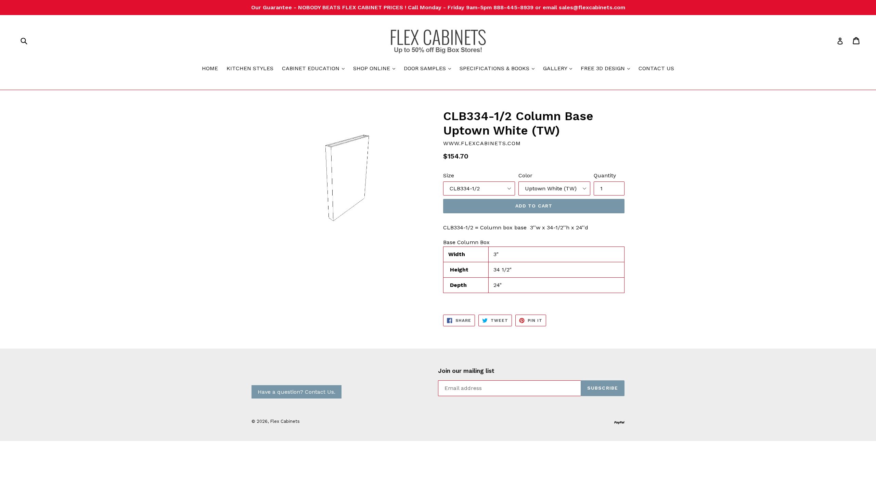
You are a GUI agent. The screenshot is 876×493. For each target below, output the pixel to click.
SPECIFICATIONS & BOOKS (499, 68)
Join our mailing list (466, 370)
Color (525, 175)
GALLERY (559, 68)
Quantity (605, 175)
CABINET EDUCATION (315, 68)
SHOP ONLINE (376, 68)
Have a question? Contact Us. (296, 392)
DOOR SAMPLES (429, 68)
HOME (210, 68)
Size (448, 175)
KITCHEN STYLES (250, 68)
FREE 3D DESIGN (607, 68)
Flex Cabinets (285, 421)
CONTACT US (656, 68)
